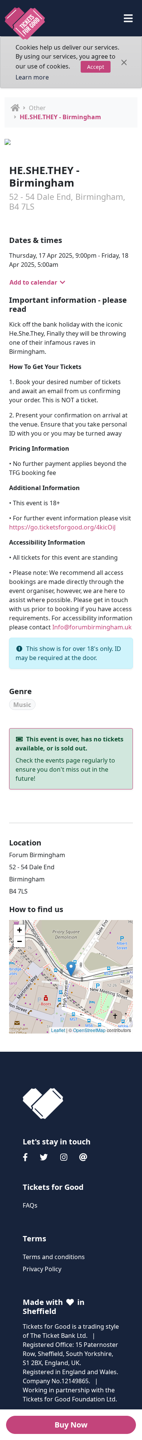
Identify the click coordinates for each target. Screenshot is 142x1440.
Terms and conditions (54, 1257)
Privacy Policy (42, 1269)
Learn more (32, 77)
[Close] (124, 62)
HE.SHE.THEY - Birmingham (60, 117)
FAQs (30, 1205)
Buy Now (71, 1425)
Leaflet (58, 1030)
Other (37, 108)
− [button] (19, 941)
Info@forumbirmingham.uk (92, 627)
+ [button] (19, 930)
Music (22, 705)
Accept (95, 66)
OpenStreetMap (89, 1030)
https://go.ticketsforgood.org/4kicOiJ (62, 527)
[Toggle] (128, 18)
